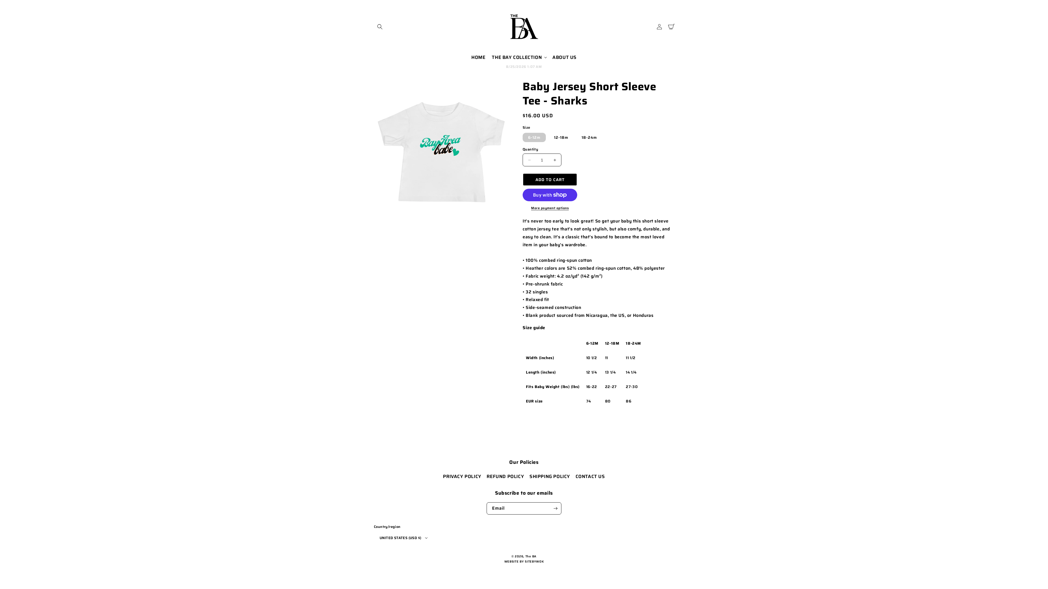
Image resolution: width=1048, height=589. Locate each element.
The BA (531, 556)
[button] (380, 27)
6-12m (534, 137)
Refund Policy (505, 476)
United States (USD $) (400, 538)
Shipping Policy (549, 476)
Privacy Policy (462, 476)
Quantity (530, 149)
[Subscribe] (555, 508)
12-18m (561, 137)
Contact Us (590, 476)
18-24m (589, 137)
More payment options (550, 208)
